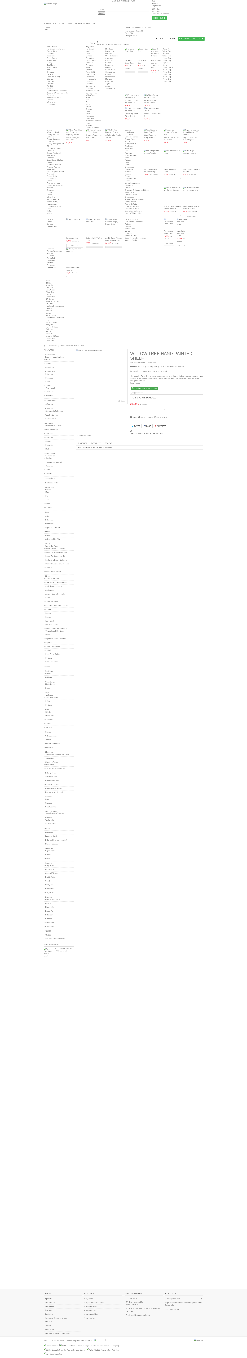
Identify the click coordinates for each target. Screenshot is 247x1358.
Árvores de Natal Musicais (134, 199)
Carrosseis (129, 169)
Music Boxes (52, 47)
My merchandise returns (95, 1302)
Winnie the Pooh (53, 132)
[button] (89, 47)
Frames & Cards (131, 236)
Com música (110, 72)
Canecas (50, 74)
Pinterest (161, 426)
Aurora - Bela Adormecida (54, 594)
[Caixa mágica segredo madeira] (191, 159)
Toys (49, 70)
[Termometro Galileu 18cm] (169, 223)
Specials (48, 1299)
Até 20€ (50, 88)
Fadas (88, 67)
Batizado (50, 263)
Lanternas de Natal (132, 209)
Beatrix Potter (130, 139)
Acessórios (90, 58)
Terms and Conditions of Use (58, 93)
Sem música (110, 88)
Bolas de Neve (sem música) (135, 238)
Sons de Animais (131, 155)
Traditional (129, 153)
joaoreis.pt (88, 1341)
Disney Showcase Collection (56, 552)
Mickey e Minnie (53, 199)
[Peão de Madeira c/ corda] (172, 159)
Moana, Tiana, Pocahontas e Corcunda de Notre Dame (56, 630)
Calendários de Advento (133, 211)
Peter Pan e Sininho (52, 654)
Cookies (50, 100)
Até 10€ (50, 86)
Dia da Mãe (51, 256)
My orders (89, 1299)
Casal (88, 111)
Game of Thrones (131, 137)
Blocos (47, 859)
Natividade (90, 116)
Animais (89, 70)
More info (82, 443)
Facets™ (50, 158)
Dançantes (109, 65)
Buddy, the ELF (130, 144)
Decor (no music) (53, 77)
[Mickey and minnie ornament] (74, 257)
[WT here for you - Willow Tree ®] (133, 96)
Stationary (51, 79)
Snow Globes (52, 58)
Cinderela (50, 190)
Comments (51, 104)
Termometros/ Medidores (134, 222)
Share (148, 426)
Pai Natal (48, 677)
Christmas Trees (131, 195)
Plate (127, 162)
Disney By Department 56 (55, 556)
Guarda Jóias (52, 51)
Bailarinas (89, 63)
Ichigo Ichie (129, 148)
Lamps (127, 231)
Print (135, 417)
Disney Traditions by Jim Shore (57, 564)
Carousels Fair (91, 93)
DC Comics (129, 135)
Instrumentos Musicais (53, 426)
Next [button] (126, 376)
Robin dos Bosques (52, 646)
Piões (127, 158)
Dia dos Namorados (54, 251)
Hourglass (128, 233)
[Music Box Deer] (143, 53)
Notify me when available (144, 398)
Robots (127, 165)
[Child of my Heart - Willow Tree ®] (133, 109)
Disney (49, 63)
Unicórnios (90, 77)
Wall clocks (129, 226)
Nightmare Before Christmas (56, 639)
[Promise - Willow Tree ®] (152, 109)
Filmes (49, 162)
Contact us (49, 1314)
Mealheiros (129, 185)
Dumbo (49, 192)
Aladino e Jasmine (54, 165)
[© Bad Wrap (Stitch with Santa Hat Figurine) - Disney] (74, 132)
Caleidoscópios (130, 178)
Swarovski (109, 58)
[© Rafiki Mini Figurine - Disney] (113, 131)
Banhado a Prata (51, 483)
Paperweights (50, 851)
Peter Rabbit (90, 72)
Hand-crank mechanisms (56, 49)
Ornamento (90, 118)
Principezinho (91, 79)
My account (89, 1293)
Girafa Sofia (90, 74)
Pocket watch (130, 229)
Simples (89, 56)
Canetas (48, 855)
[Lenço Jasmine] (74, 227)
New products (50, 1302)
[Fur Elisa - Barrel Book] (130, 53)
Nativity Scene (130, 202)
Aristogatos (51, 174)
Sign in (92, 43)
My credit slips (91, 1306)
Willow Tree (51, 60)
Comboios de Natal (132, 206)
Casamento (51, 267)
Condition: (150, 362)
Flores (88, 123)
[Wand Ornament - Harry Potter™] (152, 131)
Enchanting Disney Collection (56, 560)
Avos (88, 104)
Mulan (49, 211)
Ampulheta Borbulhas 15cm (181, 233)
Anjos (107, 84)
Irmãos (88, 107)
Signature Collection (93, 121)
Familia (88, 97)
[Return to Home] (44, 346)
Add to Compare (146, 417)
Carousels (50, 54)
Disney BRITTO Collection (55, 548)
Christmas (51, 72)
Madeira (108, 67)
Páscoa (50, 253)
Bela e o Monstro (53, 183)
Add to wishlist (161, 417)
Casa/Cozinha (52, 226)
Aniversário (51, 265)
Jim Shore (51, 65)
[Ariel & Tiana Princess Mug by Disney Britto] (113, 227)
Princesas (89, 65)
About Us (50, 95)
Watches (128, 224)
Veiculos (128, 174)
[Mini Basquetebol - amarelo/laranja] (152, 159)
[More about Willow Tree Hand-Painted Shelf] (49, 952)
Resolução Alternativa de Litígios (57, 1333)
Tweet (136, 426)
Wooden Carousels (93, 91)
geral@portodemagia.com (140, 1315)
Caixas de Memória (93, 128)
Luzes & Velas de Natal (133, 213)
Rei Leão (48, 650)
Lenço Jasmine (72, 238)
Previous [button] (77, 376)
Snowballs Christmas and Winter (137, 190)
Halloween (51, 260)
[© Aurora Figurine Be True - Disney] (94, 131)
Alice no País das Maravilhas (56, 582)
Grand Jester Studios (55, 160)
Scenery (48, 688)
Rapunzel (48, 643)
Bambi (49, 181)
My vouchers (90, 1318)
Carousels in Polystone (54, 411)
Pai (87, 102)
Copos (49, 222)
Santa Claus (129, 192)
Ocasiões (50, 84)
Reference (133, 362)
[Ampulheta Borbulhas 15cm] (182, 223)
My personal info (92, 1314)
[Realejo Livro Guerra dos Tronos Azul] (172, 132)
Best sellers (49, 1306)
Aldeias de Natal (131, 204)
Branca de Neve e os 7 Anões (56, 605)
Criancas (89, 109)
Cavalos (108, 74)
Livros (88, 54)
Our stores (49, 1310)
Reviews (108, 443)
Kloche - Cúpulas (131, 240)
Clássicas (89, 81)
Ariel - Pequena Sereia (55, 172)
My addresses (91, 1310)
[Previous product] (201, 345)
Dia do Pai (51, 258)
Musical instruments (132, 183)
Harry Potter (129, 132)
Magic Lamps (52, 67)
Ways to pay (51, 102)
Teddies (128, 181)
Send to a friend (85, 435)
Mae (87, 100)
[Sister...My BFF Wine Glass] (94, 227)
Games (127, 176)
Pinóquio (128, 160)
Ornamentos (129, 167)
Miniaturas (51, 56)
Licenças (50, 81)
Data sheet (95, 443)
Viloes (49, 213)
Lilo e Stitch (51, 197)
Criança (108, 63)
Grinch (127, 141)
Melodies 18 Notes (54, 97)
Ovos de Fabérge (111, 56)
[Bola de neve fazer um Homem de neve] (156, 53)
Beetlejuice (129, 146)
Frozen (49, 195)
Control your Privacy (171, 1309)
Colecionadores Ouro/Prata (57, 91)
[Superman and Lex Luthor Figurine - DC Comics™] (191, 132)
